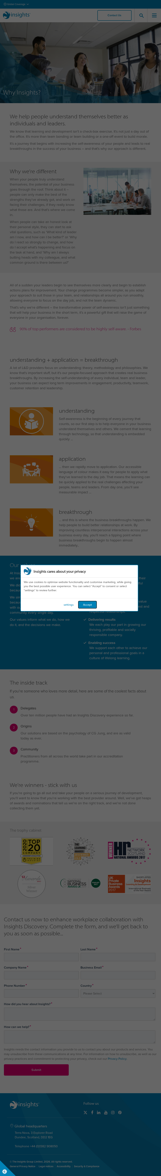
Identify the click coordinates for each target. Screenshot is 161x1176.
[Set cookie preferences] (8, 1168)
